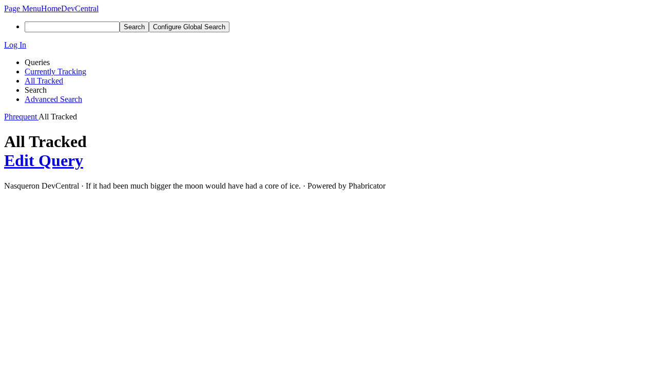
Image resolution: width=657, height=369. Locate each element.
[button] (22, 8)
